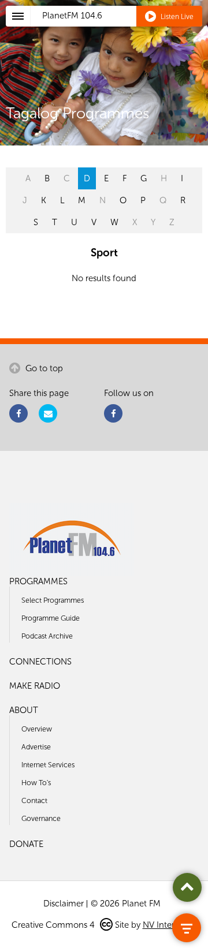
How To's (36, 782)
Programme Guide (50, 618)
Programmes (38, 581)
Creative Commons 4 (54, 925)
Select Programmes (52, 600)
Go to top (43, 368)
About (23, 710)
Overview (36, 729)
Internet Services (48, 764)
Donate (26, 844)
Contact (34, 800)
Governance (41, 818)
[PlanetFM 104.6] (119, 29)
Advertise (36, 746)
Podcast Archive (47, 636)
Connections (40, 661)
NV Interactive (170, 925)
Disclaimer (63, 903)
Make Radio (34, 686)
